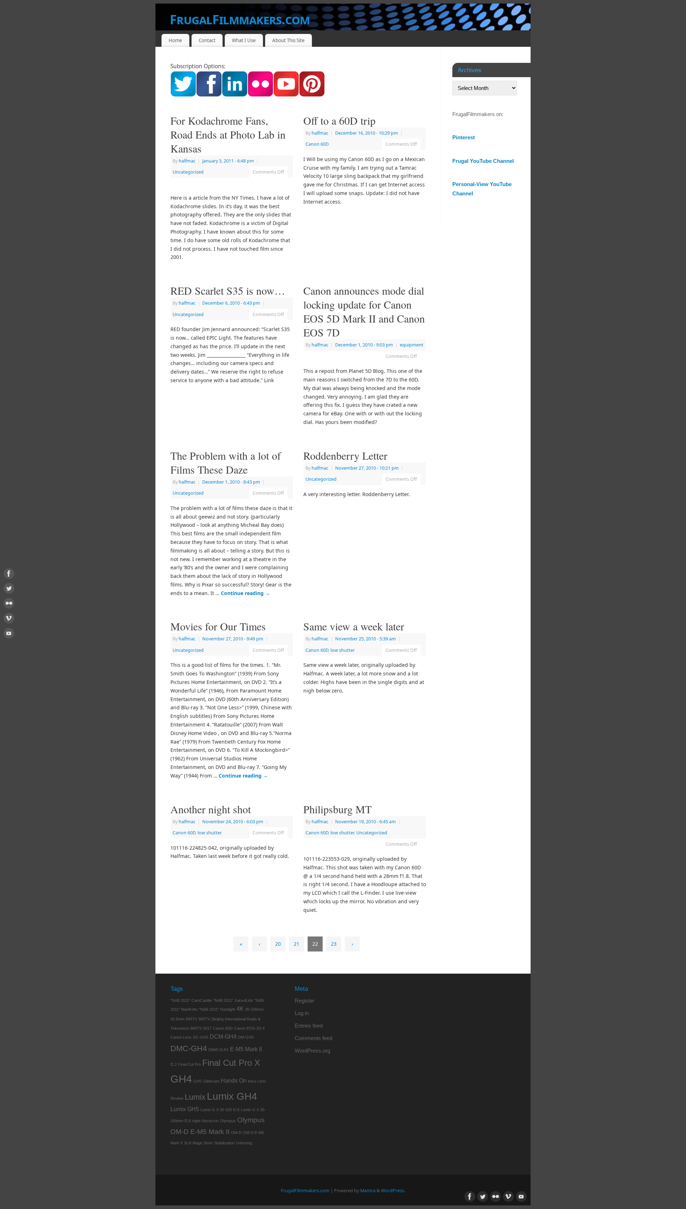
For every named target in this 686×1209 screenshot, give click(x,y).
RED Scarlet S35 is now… (227, 290)
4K (240, 1009)
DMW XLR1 (218, 1050)
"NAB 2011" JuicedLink (233, 1000)
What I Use (244, 40)
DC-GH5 (200, 1037)
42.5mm (177, 1019)
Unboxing (244, 1143)
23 (334, 943)
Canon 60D (317, 144)
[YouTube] (9, 634)
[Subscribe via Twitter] (183, 94)
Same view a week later (353, 626)
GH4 (181, 1079)
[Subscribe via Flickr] (260, 94)
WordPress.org (312, 1051)
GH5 (197, 1081)
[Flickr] (9, 604)
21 (296, 943)
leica (252, 1081)
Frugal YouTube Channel (483, 161)
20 (278, 943)
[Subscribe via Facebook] (209, 94)
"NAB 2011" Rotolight (217, 1009)
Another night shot (210, 809)
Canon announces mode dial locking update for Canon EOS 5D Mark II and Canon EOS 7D (364, 311)
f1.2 (173, 1064)
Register (304, 1001)
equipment (411, 345)
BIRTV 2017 (201, 1028)
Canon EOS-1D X (249, 1028)
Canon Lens (181, 1037)
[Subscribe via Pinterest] (312, 94)
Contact (207, 40)
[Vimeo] (9, 619)
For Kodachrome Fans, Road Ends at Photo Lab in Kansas (227, 134)
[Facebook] (9, 574)
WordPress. (393, 1191)
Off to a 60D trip (339, 120)
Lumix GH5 (184, 1109)
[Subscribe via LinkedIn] (235, 94)
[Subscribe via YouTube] (286, 94)
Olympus (228, 1121)
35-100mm (254, 1009)
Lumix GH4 (232, 1096)
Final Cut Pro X (231, 1063)
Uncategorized (188, 172)
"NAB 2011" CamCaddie (191, 1000)
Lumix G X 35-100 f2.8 (219, 1110)
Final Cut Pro (189, 1064)
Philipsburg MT (337, 809)
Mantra (368, 1191)
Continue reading (245, 593)
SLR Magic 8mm (198, 1143)
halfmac (187, 161)
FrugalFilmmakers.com (240, 19)
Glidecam (211, 1081)
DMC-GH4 (188, 1048)
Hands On (234, 1081)
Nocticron (210, 1121)
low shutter (342, 650)
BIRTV (191, 1019)
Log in (302, 1013)
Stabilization (224, 1143)
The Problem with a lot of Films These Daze (225, 462)
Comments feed (313, 1038)
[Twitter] (9, 589)
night (196, 1121)
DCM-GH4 (223, 1037)
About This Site (288, 40)
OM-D (236, 1132)
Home (175, 40)
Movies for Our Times (218, 626)
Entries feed (309, 1026)
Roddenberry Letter (345, 455)
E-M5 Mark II (246, 1049)
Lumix (195, 1097)
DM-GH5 (246, 1037)
